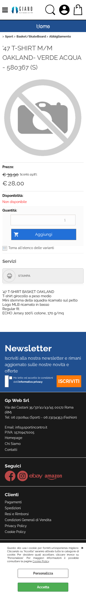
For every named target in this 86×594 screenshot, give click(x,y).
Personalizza (43, 573)
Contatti (11, 450)
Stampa (24, 276)
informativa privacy (30, 381)
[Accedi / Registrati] (65, 10)
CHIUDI (82, 547)
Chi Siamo (13, 444)
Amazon (53, 476)
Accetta (43, 587)
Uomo (43, 26)
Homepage (13, 438)
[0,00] (78, 9)
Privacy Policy (16, 526)
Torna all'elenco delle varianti (31, 248)
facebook (10, 476)
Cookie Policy (40, 561)
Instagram (22, 476)
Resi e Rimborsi (17, 514)
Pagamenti (13, 502)
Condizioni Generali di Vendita (28, 520)
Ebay (36, 476)
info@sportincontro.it (31, 427)
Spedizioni (13, 508)
